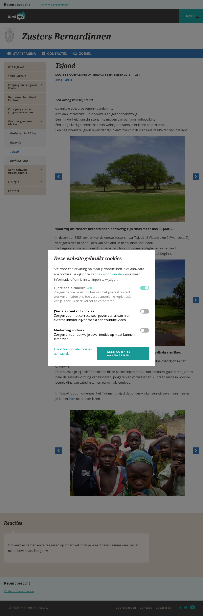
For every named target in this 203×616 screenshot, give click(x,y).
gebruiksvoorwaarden (107, 274)
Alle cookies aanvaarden (119, 353)
